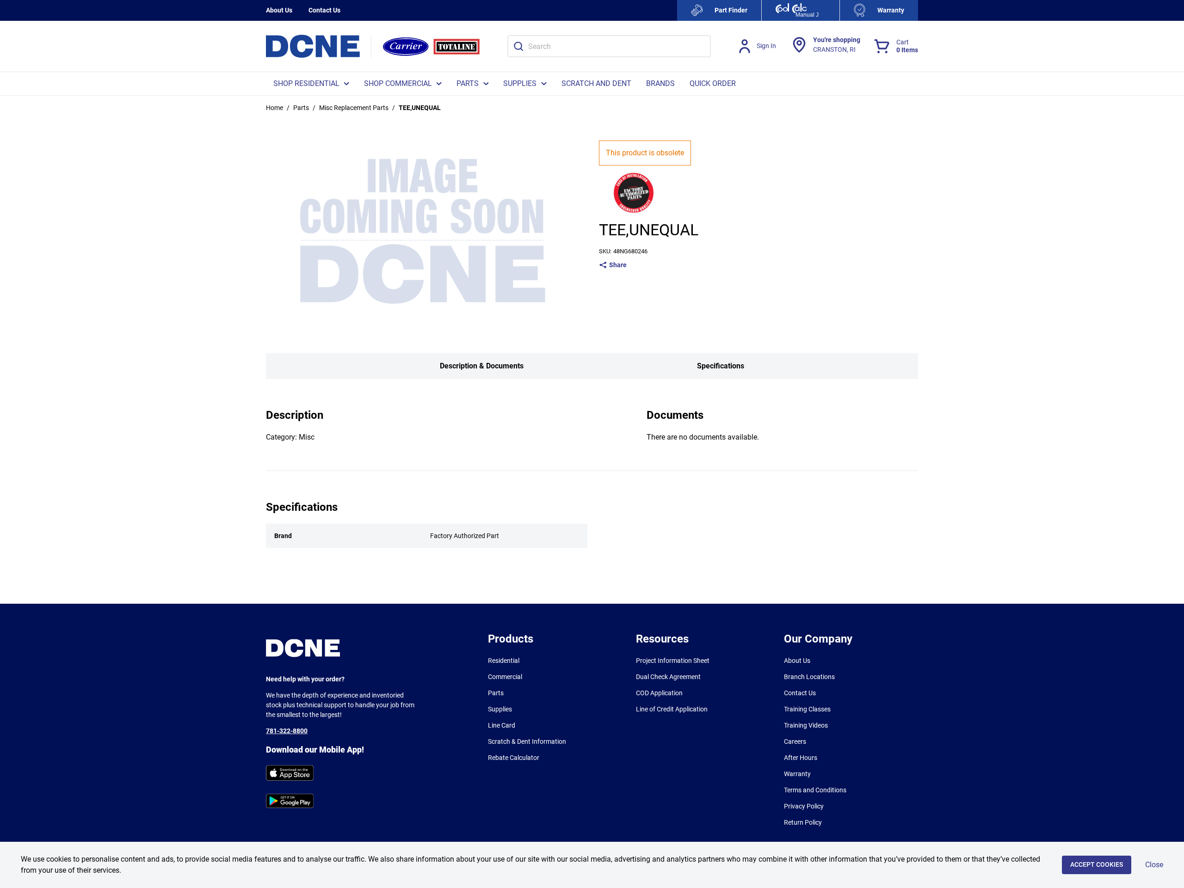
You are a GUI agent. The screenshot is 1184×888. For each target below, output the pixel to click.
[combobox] (609, 46)
